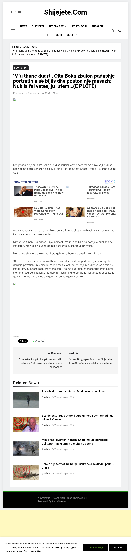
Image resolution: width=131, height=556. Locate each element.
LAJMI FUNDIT (20, 67)
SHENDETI (38, 26)
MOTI (59, 34)
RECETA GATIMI (58, 26)
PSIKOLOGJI (79, 26)
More (70, 34)
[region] (65, 546)
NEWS (23, 26)
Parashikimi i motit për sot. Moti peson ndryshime (74, 391)
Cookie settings (95, 547)
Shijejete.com (65, 12)
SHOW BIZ (98, 26)
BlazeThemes (59, 501)
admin (19, 93)
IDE (49, 34)
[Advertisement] (65, 532)
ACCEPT (118, 547)
